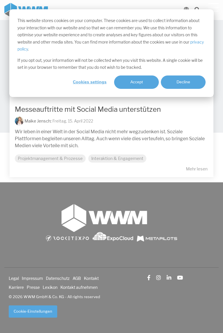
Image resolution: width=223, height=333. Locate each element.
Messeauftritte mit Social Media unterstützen (88, 109)
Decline (183, 82)
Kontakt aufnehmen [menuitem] (79, 287)
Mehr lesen (197, 169)
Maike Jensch (37, 120)
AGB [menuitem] (77, 278)
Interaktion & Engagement (117, 158)
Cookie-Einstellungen (33, 311)
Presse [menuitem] (33, 287)
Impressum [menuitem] (32, 278)
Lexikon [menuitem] (50, 287)
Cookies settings (90, 82)
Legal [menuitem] (14, 278)
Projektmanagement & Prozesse (50, 158)
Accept (136, 82)
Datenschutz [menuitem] (58, 278)
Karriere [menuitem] (16, 287)
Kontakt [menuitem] (91, 278)
